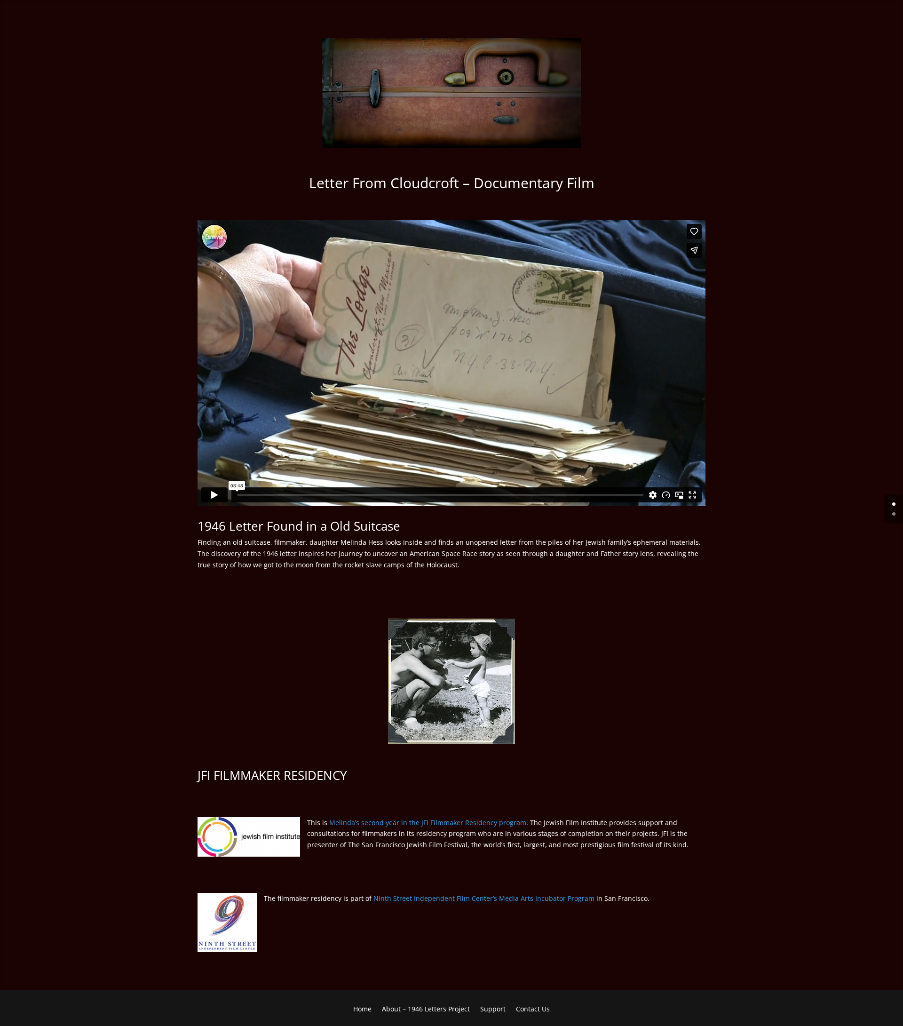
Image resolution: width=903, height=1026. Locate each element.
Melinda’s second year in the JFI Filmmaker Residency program (427, 822)
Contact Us (533, 1009)
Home (362, 1009)
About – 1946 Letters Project (426, 1009)
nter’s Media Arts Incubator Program (537, 898)
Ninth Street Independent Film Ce (426, 898)
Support (493, 1009)
